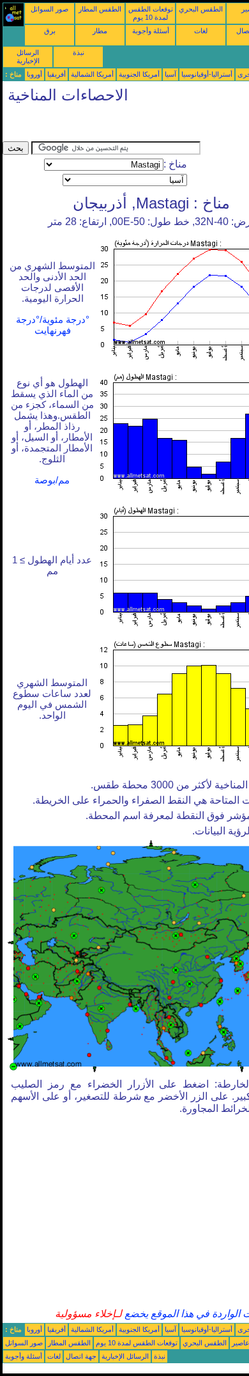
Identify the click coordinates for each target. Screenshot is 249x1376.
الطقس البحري (201, 9)
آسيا (170, 74)
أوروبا (34, 74)
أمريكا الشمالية (92, 74)
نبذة (78, 52)
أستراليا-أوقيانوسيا (206, 74)
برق (50, 31)
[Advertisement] (105, 125)
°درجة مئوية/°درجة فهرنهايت (52, 325)
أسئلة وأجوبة (150, 31)
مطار (100, 31)
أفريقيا (56, 74)
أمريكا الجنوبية (139, 74)
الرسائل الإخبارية (28, 57)
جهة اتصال (81, 1356)
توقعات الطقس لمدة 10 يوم (150, 13)
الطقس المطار (100, 9)
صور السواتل (49, 9)
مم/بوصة (52, 480)
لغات (200, 31)
